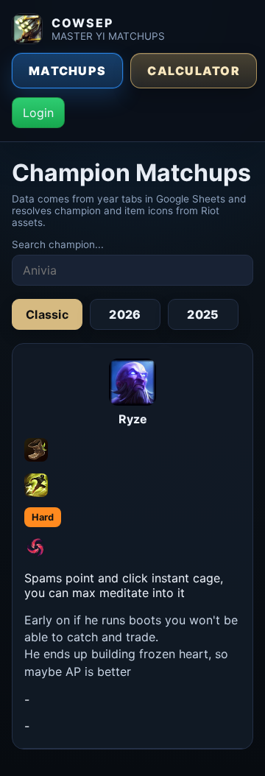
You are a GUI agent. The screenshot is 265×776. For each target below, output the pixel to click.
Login (38, 112)
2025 (203, 314)
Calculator (193, 70)
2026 (125, 314)
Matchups (67, 70)
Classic (47, 314)
